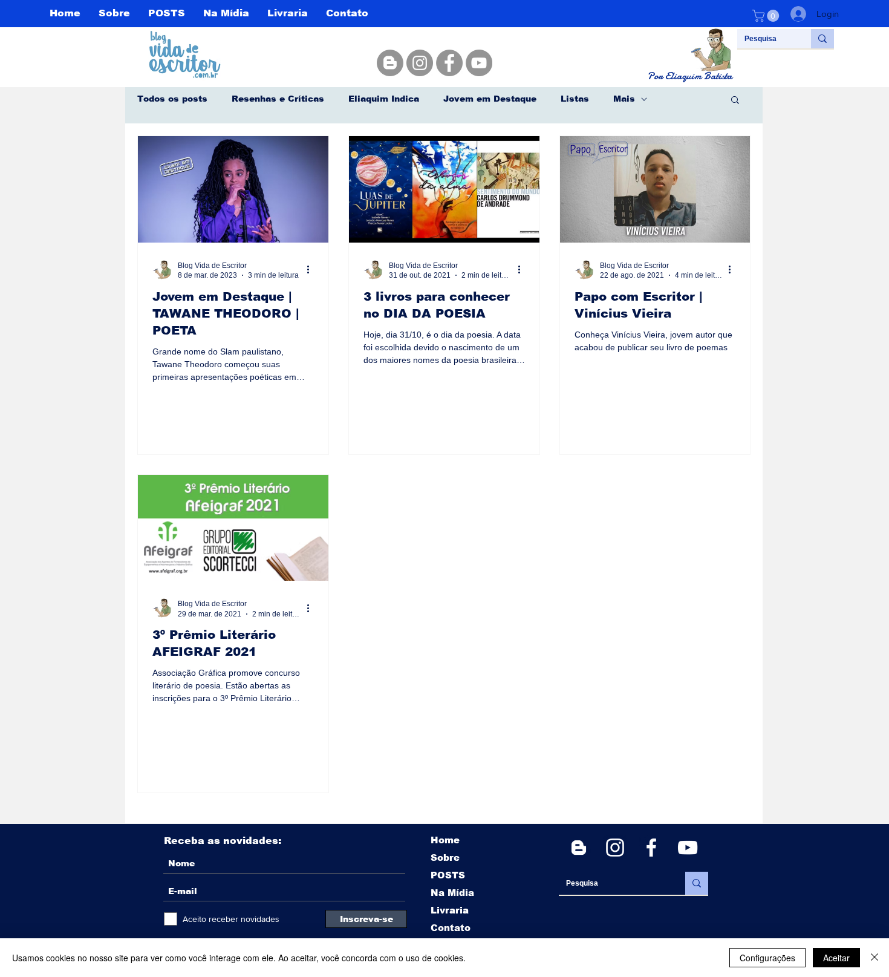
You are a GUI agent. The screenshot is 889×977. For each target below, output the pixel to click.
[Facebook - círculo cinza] (449, 63)
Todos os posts (172, 98)
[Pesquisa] (822, 38)
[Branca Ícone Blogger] (579, 847)
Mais (624, 98)
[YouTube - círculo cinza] (479, 63)
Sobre (445, 857)
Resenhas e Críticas (278, 98)
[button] (767, 16)
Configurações (767, 958)
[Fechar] (874, 957)
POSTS (448, 875)
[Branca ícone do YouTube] (688, 847)
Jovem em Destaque (489, 98)
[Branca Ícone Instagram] (615, 847)
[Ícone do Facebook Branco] (651, 847)
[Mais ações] (312, 270)
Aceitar (836, 958)
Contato (451, 928)
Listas (575, 98)
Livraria (450, 910)
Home (445, 840)
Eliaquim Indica (383, 98)
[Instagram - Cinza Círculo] (419, 63)
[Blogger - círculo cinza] (390, 63)
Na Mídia (452, 892)
